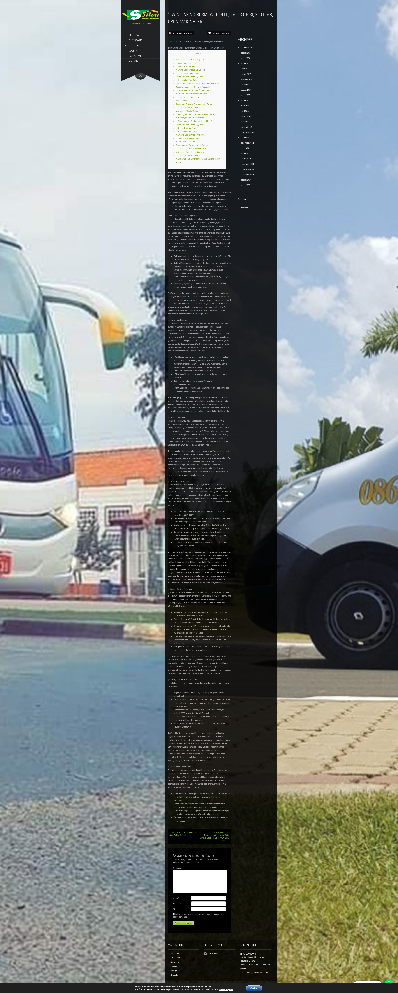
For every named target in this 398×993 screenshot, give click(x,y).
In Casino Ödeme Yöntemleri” (188, 107)
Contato (134, 60)
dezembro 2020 (247, 164)
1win (206, 314)
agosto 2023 (246, 90)
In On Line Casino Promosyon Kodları (191, 94)
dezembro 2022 (247, 132)
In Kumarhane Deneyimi (186, 63)
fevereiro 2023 (247, 122)
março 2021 (246, 159)
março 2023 (246, 116)
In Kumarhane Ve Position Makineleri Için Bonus (196, 121)
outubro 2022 (246, 138)
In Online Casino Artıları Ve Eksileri (190, 70)
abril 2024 (245, 69)
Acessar (244, 207)
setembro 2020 (247, 175)
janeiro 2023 (246, 127)
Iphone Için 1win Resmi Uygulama (190, 77)
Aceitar (254, 988)
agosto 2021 (246, 148)
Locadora (134, 45)
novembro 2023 (247, 85)
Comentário (178, 868)
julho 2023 (245, 95)
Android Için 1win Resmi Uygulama (190, 60)
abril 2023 (245, 111)
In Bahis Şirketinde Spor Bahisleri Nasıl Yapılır (195, 114)
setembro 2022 (247, 143)
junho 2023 (246, 100)
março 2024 (246, 74)
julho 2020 (245, 185)
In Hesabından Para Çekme (187, 80)
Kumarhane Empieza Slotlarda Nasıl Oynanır (194, 104)
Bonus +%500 (181, 101)
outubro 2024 (246, 48)
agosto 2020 (246, 180)
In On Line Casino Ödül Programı (190, 135)
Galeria (133, 50)
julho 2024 (245, 58)
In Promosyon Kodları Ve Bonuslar (190, 118)
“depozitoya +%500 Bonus (187, 111)
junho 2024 (246, 63)
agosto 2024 (246, 53)
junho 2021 (246, 153)
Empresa (134, 35)
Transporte (135, 40)
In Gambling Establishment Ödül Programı (193, 90)
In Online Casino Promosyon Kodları (191, 149)
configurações (226, 989)
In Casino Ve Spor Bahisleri (187, 97)
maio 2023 (245, 106)
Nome (176, 898)
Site (174, 909)
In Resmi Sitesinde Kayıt (186, 66)
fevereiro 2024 (247, 79)
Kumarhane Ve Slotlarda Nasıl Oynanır (192, 145)
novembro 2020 (247, 169)
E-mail (176, 904)
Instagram (135, 55)
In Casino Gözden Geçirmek (187, 73)
